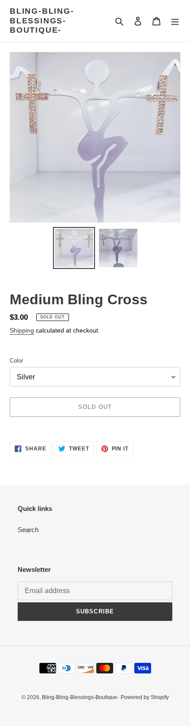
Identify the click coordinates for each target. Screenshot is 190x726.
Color (16, 360)
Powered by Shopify (145, 697)
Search (28, 529)
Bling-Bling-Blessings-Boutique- (42, 20)
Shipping (22, 330)
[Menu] (175, 20)
